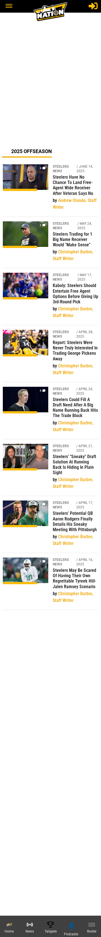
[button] (9, 6)
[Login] (93, 5)
